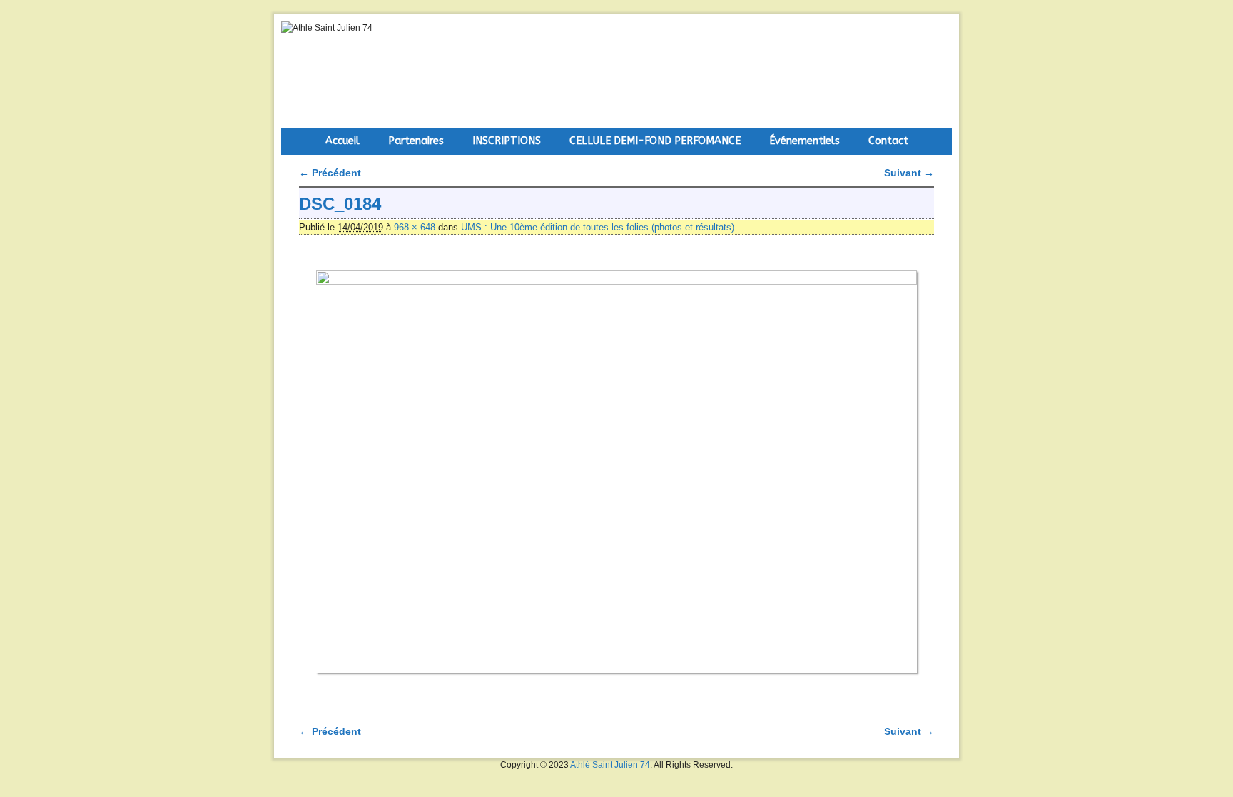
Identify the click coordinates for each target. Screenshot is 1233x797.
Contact (888, 141)
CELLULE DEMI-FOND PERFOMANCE (655, 141)
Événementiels (804, 141)
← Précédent (330, 172)
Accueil (342, 141)
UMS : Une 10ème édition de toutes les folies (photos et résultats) (597, 227)
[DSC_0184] (616, 471)
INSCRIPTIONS (506, 141)
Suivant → (909, 172)
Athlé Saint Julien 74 (610, 765)
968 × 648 (414, 227)
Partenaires (416, 141)
